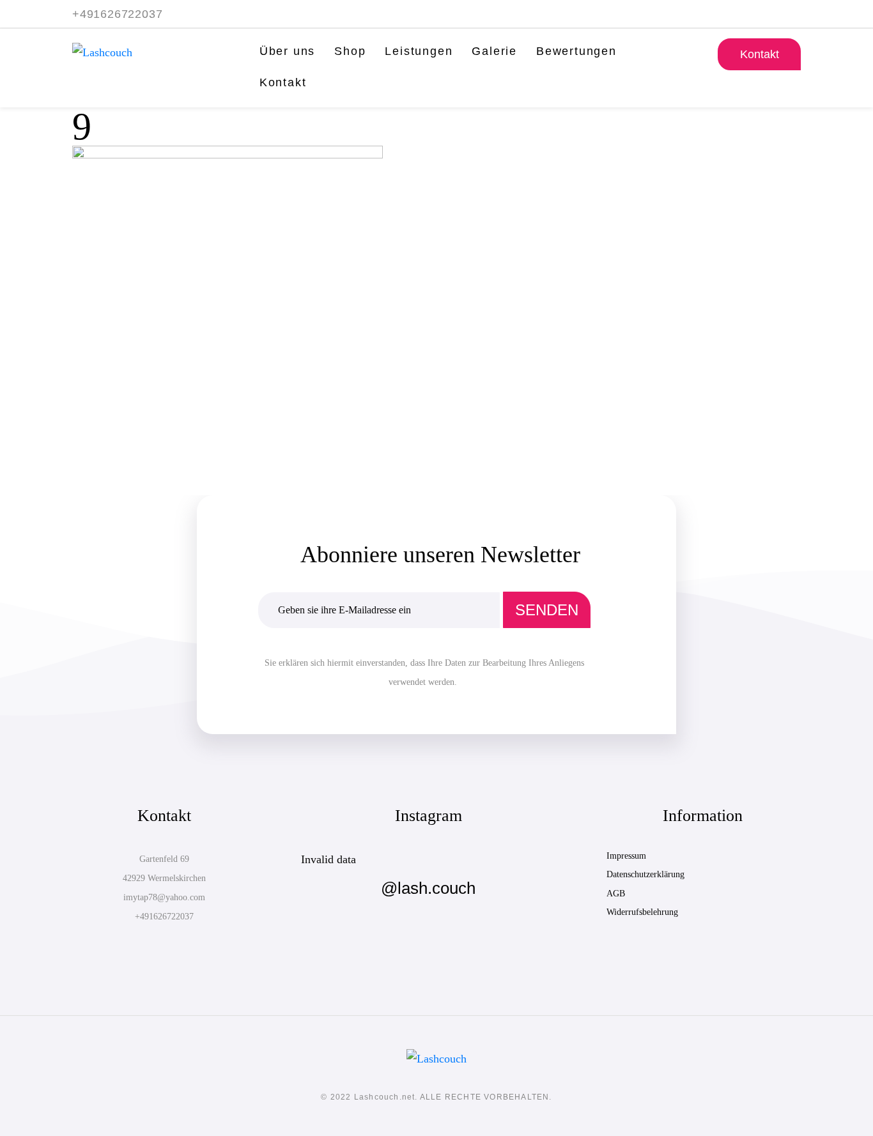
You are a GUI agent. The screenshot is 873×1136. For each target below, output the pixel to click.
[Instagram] (795, 12)
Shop (350, 51)
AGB (615, 893)
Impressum (626, 856)
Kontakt (283, 82)
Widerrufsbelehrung (642, 912)
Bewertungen (576, 51)
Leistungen (418, 51)
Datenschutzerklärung (645, 874)
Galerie (494, 51)
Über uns (287, 51)
